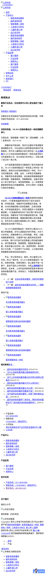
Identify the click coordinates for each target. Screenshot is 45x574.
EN (7, 81)
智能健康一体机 (17, 24)
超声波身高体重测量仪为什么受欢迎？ (23, 383)
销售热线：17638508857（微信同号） (21, 485)
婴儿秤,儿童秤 (32, 528)
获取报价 (5, 111)
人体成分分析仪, (18, 528)
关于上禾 (9, 76)
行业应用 (14, 59)
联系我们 (9, 79)
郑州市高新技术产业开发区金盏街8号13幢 (23, 427)
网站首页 (7, 90)
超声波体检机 (16, 21)
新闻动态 (9, 73)
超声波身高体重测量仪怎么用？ (20, 388)
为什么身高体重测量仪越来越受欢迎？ (23, 372)
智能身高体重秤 (17, 18)
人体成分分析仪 (17, 27)
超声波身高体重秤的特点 (17, 369)
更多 (11, 365)
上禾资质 (9, 430)
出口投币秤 (15, 33)
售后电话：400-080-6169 (16, 488)
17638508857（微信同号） (17, 422)
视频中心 (14, 61)
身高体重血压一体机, (30, 525)
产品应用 (9, 53)
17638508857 (7, 5)
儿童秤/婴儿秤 (17, 30)
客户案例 (14, 56)
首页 (8, 12)
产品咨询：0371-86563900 (16, 482)
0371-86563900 (12, 416)
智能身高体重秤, (14, 525)
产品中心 (9, 15)
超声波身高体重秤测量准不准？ (20, 391)
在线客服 (5, 124)
